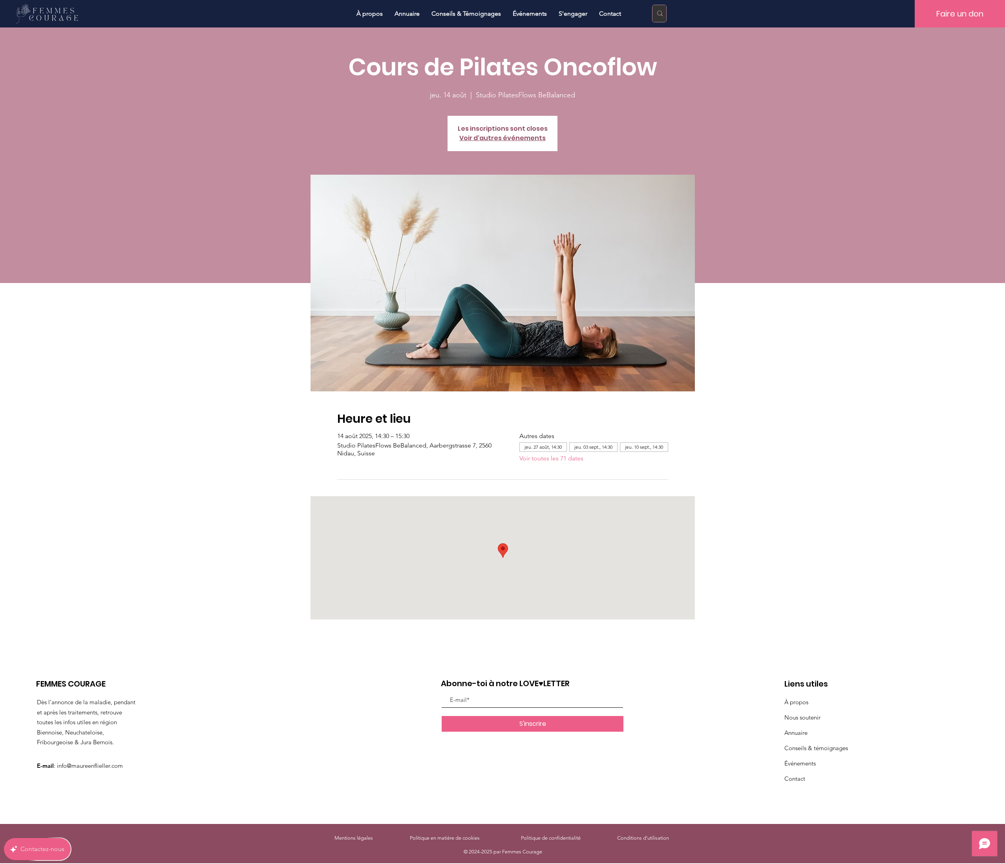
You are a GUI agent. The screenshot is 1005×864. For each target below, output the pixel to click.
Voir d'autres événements (502, 137)
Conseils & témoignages (816, 748)
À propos (796, 702)
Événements (800, 763)
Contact (794, 778)
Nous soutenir (802, 717)
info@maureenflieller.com (90, 765)
